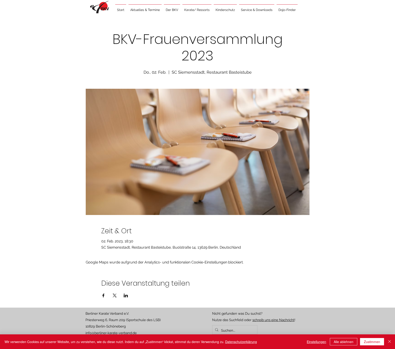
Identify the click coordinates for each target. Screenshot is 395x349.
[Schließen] (389, 341)
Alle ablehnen (343, 341)
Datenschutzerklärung (241, 341)
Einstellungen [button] (316, 341)
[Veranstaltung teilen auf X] (114, 295)
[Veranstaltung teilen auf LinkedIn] (126, 295)
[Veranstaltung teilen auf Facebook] (103, 295)
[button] (145, 7)
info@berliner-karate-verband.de (111, 333)
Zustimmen (372, 341)
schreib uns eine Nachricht (273, 320)
